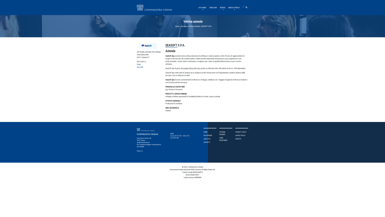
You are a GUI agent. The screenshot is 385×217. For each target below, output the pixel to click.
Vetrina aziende (193, 21)
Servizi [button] (222, 8)
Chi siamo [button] (202, 8)
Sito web (140, 67)
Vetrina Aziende (222, 133)
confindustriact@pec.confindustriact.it (150, 144)
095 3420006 (140, 146)
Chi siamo (184, 26)
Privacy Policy (240, 132)
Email (139, 64)
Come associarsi (223, 139)
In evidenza (208, 135)
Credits (238, 139)
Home (177, 26)
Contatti (207, 142)
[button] (242, 6)
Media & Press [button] (234, 8)
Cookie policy (240, 135)
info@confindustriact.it (143, 142)
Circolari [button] (213, 8)
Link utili (207, 139)
